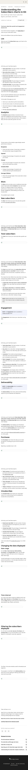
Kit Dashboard (6, 763)
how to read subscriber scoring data (17, 377)
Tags (23, 106)
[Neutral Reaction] (5, 731)
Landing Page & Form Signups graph (10, 721)
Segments (19, 106)
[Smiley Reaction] (8, 731)
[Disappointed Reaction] (2, 731)
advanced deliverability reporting (16, 432)
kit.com (12, 763)
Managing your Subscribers (20, 6)
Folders (15, 106)
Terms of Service (14, 765)
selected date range (8, 474)
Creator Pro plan (6, 313)
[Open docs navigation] (26, 2)
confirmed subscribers (19, 88)
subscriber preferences (12, 109)
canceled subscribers (10, 202)
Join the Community (20, 763)
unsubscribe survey (15, 540)
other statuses (14, 91)
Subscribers (10, 6)
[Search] (24, 2)
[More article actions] (26, 20)
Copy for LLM (21, 20)
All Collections (3, 6)
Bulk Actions (11, 96)
